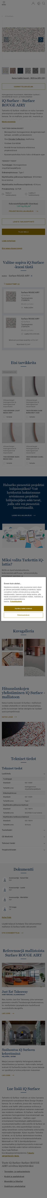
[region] (23, 599)
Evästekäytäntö (16, 601)
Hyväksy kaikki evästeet (23, 608)
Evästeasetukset (23, 615)
